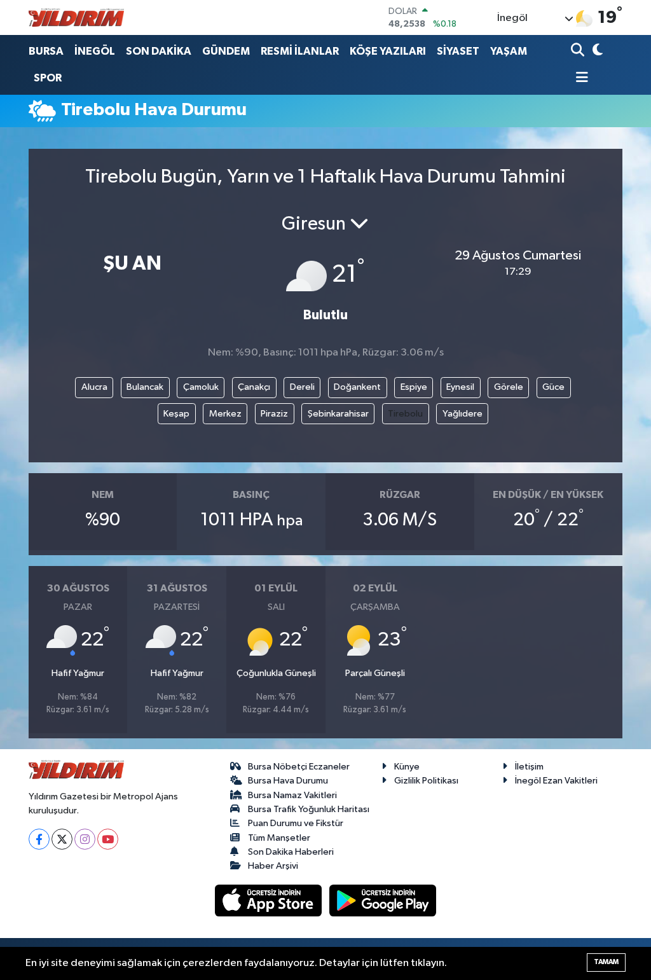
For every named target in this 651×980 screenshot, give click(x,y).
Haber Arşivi (273, 866)
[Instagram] (84, 839)
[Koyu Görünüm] (596, 51)
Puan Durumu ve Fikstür (295, 823)
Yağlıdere (462, 413)
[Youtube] (107, 839)
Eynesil (460, 387)
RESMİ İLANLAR (300, 51)
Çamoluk (201, 387)
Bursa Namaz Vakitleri (292, 795)
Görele (508, 387)
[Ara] (579, 51)
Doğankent (357, 387)
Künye (407, 766)
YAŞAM (508, 51)
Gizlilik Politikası (426, 780)
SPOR (48, 77)
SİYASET (458, 51)
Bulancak (145, 387)
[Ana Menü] (580, 78)
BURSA (46, 51)
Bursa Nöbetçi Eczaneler (299, 766)
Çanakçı (254, 387)
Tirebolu (405, 413)
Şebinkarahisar (338, 413)
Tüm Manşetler (279, 838)
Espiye (414, 387)
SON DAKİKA (158, 51)
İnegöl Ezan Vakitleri (556, 780)
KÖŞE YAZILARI (388, 51)
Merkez (225, 413)
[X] (61, 839)
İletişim (529, 766)
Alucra (94, 387)
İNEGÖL (94, 51)
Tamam (606, 961)
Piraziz (274, 413)
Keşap (176, 413)
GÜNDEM (226, 51)
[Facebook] (39, 839)
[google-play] (383, 900)
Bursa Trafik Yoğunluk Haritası (308, 809)
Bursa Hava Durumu (288, 780)
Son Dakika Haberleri (291, 852)
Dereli (302, 387)
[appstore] (269, 900)
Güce (553, 387)
